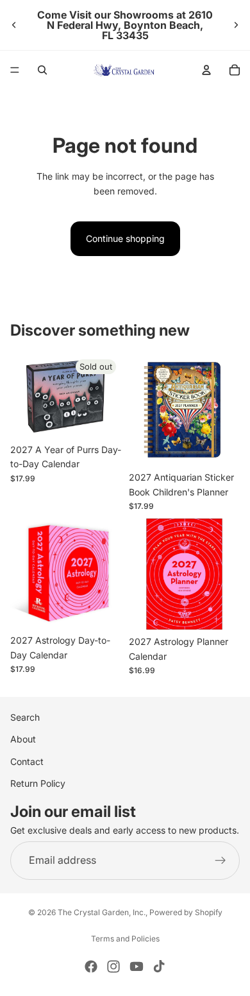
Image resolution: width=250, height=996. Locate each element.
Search (25, 717)
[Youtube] (136, 966)
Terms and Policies (125, 938)
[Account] (206, 70)
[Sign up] (220, 860)
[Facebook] (91, 966)
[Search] (42, 70)
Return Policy (37, 783)
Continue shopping (125, 238)
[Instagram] (113, 966)
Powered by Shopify (185, 912)
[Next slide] (236, 25)
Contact (27, 761)
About (23, 739)
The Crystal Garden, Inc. (102, 912)
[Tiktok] (159, 966)
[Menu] (14, 70)
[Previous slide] (14, 25)
